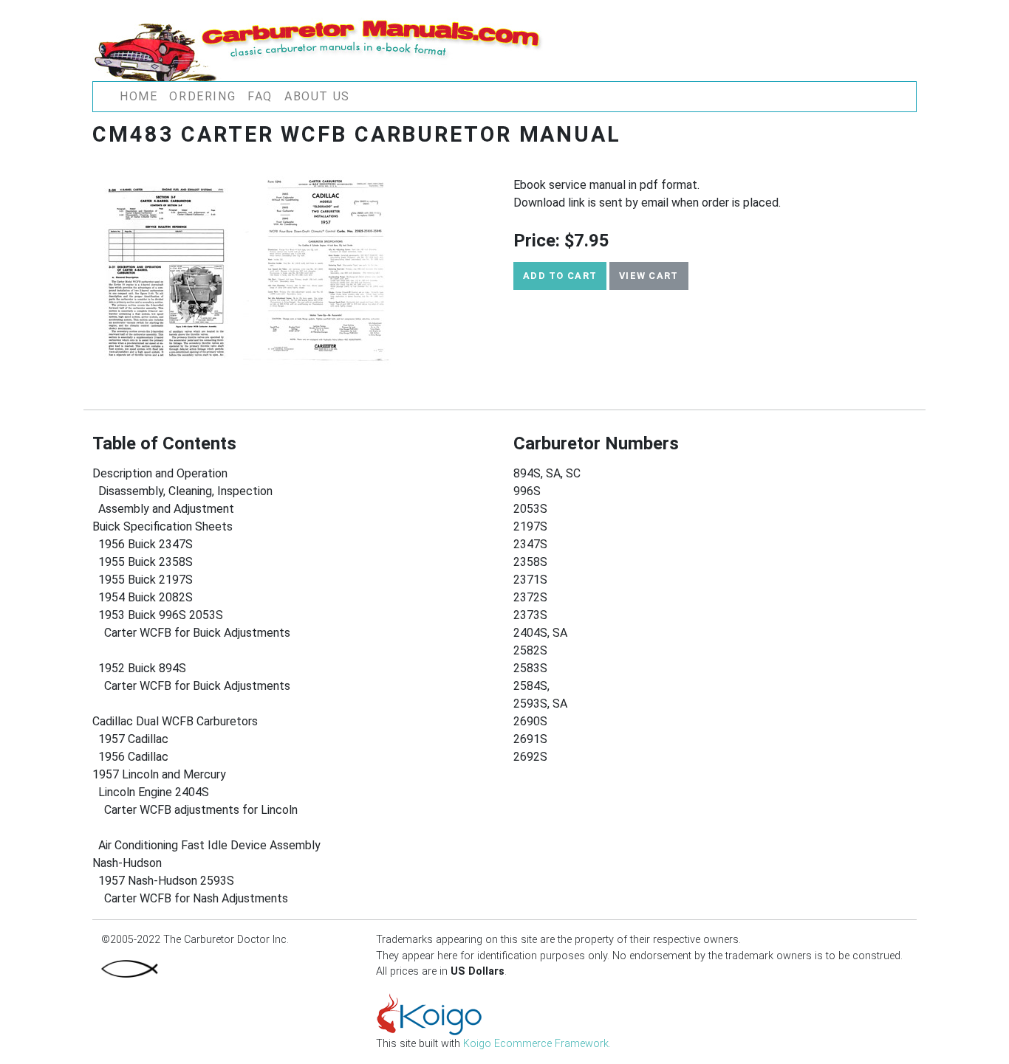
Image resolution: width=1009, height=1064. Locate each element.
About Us (317, 96)
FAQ (260, 96)
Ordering (202, 96)
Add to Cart (560, 275)
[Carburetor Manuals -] (321, 46)
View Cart (649, 275)
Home (138, 96)
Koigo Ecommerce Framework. (537, 1043)
